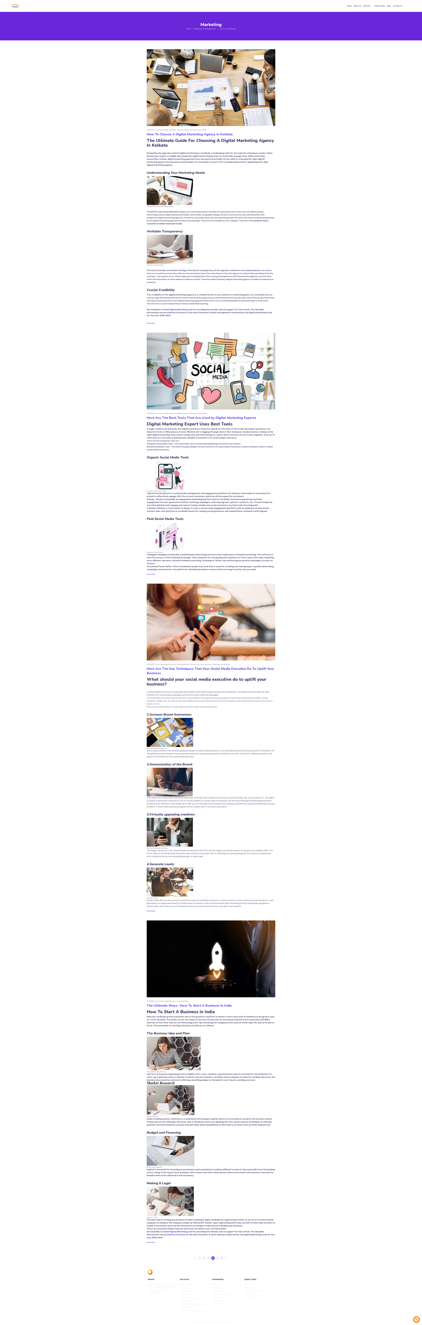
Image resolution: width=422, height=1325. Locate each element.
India (178, 1001)
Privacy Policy (249, 1294)
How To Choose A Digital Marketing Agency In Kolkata (190, 134)
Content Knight (163, 130)
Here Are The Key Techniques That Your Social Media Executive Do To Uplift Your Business (210, 671)
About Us (357, 6)
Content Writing (218, 1297)
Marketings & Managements (205, 29)
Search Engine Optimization (191, 1298)
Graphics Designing (219, 1284)
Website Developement (221, 1301)
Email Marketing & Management (224, 1294)
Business (173, 130)
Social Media (201, 130)
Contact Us (397, 6)
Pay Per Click (185, 1301)
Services (366, 6)
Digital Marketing (183, 130)
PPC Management (219, 1291)
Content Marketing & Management (193, 1311)
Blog (389, 6)
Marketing (193, 130)
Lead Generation (206, 664)
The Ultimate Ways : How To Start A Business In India (189, 1005)
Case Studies (379, 6)
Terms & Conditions (252, 1297)
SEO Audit (184, 1314)
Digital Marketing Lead (181, 309)
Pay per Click (185, 1291)
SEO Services (185, 1294)
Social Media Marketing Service (192, 1304)
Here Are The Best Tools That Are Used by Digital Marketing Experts (201, 418)
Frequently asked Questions (255, 1291)
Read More (151, 323)
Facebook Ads (195, 664)
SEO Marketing (185, 1288)
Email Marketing (186, 1285)
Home (349, 6)
